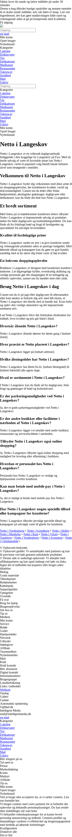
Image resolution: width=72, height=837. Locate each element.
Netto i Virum (49, 534)
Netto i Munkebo (10, 534)
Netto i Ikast (30, 534)
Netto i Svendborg (38, 530)
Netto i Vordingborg (12, 530)
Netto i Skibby (61, 530)
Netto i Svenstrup (52, 537)
